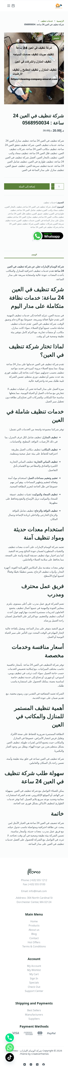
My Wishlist (34, 970)
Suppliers (34, 1018)
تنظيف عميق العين (40, 213)
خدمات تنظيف (49, 202)
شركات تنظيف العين (43, 223)
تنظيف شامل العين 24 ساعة (29, 210)
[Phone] (9, 1037)
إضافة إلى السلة (27, 186)
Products (34, 925)
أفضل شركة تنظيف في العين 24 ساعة (39, 206)
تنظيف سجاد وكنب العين (53, 210)
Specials (34, 982)
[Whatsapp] (9, 1047)
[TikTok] (9, 1057)
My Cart (34, 974)
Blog (34, 934)
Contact (34, 938)
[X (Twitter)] (37, 1064)
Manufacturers (34, 1014)
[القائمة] (8, 5)
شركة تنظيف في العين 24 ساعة (44, 227)
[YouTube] (24, 1064)
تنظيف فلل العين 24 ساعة (20, 213)
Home (34, 921)
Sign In (34, 978)
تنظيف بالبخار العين (13, 206)
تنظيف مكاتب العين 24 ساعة (51, 216)
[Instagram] (31, 1064)
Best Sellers (34, 1010)
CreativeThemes (40, 1053)
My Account (34, 966)
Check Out (34, 987)
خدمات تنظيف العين (25, 220)
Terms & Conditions (34, 946)
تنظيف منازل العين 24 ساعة (26, 216)
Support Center (34, 991)
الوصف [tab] (34, 254)
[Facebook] (43, 1064)
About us (34, 930)
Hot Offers (34, 942)
